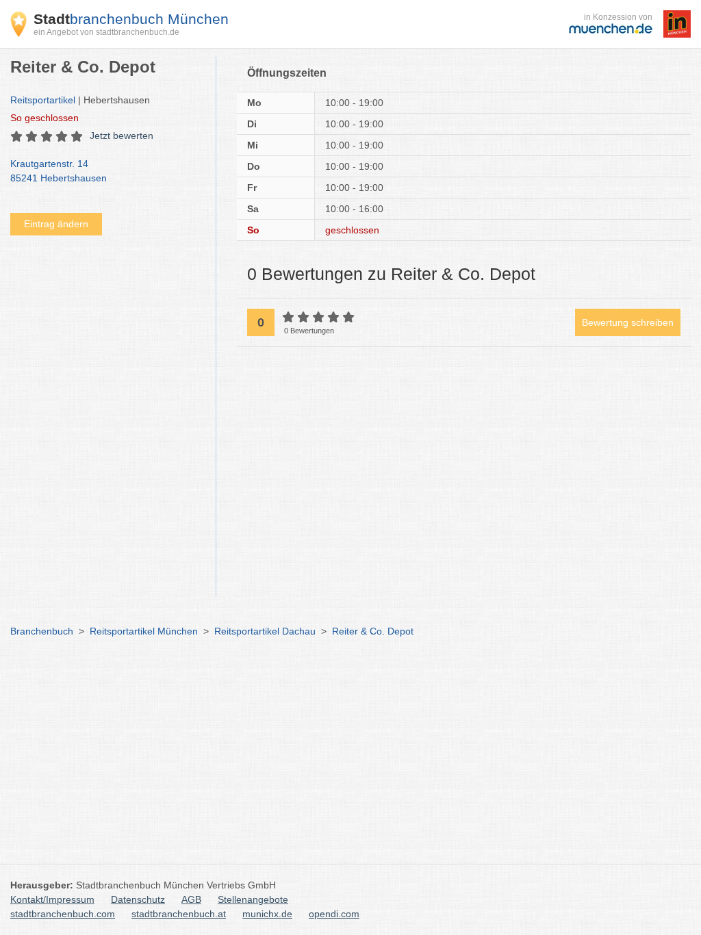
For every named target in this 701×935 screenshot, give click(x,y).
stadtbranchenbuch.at (178, 913)
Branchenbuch (41, 631)
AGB (191, 899)
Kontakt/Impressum (52, 899)
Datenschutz (138, 899)
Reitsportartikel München (144, 631)
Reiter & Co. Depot (372, 631)
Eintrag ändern (56, 223)
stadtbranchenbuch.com (62, 913)
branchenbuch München (131, 19)
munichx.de (267, 913)
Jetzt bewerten (121, 135)
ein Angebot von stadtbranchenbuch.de (106, 32)
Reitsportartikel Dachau (265, 631)
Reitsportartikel (42, 99)
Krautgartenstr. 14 (58, 170)
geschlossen (44, 117)
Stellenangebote (253, 899)
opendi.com (334, 913)
